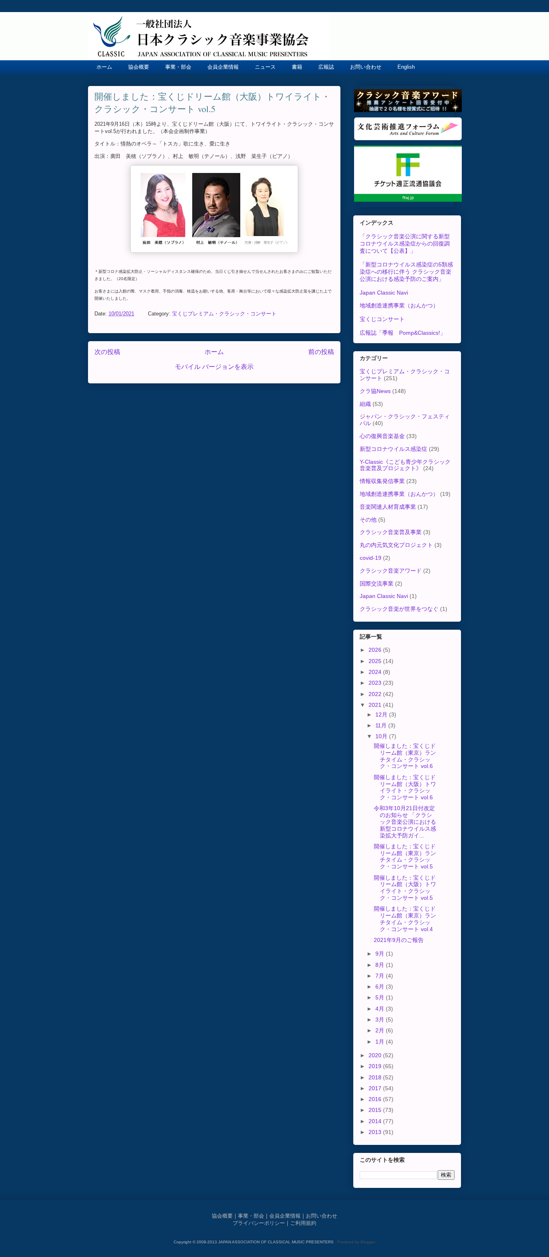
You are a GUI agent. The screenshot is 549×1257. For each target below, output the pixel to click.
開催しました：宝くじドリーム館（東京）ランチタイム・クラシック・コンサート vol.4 (405, 918)
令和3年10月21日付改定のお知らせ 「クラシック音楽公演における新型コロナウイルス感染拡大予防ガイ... (405, 821)
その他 (368, 519)
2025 (376, 661)
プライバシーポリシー (259, 1223)
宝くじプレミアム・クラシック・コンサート (224, 314)
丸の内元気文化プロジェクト (396, 545)
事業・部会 (178, 67)
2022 (376, 694)
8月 (380, 965)
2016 (376, 1099)
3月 (380, 1019)
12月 (382, 714)
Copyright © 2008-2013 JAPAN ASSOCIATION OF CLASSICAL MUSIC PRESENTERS (254, 1242)
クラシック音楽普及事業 (391, 532)
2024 (376, 672)
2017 (376, 1088)
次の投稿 (107, 351)
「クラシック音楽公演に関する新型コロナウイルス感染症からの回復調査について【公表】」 (405, 243)
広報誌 (326, 67)
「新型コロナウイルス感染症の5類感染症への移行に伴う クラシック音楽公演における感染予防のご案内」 (406, 271)
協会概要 (138, 67)
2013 (376, 1132)
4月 (380, 1008)
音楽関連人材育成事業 (388, 507)
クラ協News (375, 391)
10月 (382, 736)
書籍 (297, 67)
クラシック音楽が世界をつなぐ (399, 609)
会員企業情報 (223, 67)
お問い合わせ (365, 67)
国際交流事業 (376, 583)
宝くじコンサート (382, 319)
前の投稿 (321, 351)
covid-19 (370, 558)
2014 (376, 1121)
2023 (376, 683)
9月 (380, 953)
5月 (380, 997)
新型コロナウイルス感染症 (393, 449)
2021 (376, 705)
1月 (380, 1041)
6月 (380, 986)
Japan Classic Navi (384, 292)
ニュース (265, 67)
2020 (376, 1055)
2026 (376, 650)
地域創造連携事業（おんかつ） (399, 305)
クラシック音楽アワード (391, 570)
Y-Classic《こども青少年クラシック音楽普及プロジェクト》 (405, 465)
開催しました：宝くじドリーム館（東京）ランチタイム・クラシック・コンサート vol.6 (405, 756)
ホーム (104, 67)
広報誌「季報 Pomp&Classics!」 (403, 333)
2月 (380, 1030)
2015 (376, 1110)
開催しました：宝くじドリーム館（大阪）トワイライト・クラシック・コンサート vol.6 (405, 787)
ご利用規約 (303, 1223)
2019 (376, 1066)
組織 (365, 404)
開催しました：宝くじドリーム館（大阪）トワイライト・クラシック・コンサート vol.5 (405, 887)
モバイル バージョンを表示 (214, 366)
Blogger (368, 1242)
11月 (381, 725)
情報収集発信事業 (382, 481)
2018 (376, 1077)
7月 (380, 975)
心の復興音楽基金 (382, 436)
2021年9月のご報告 (399, 940)
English (406, 67)
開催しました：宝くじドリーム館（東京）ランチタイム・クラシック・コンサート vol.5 (405, 856)
